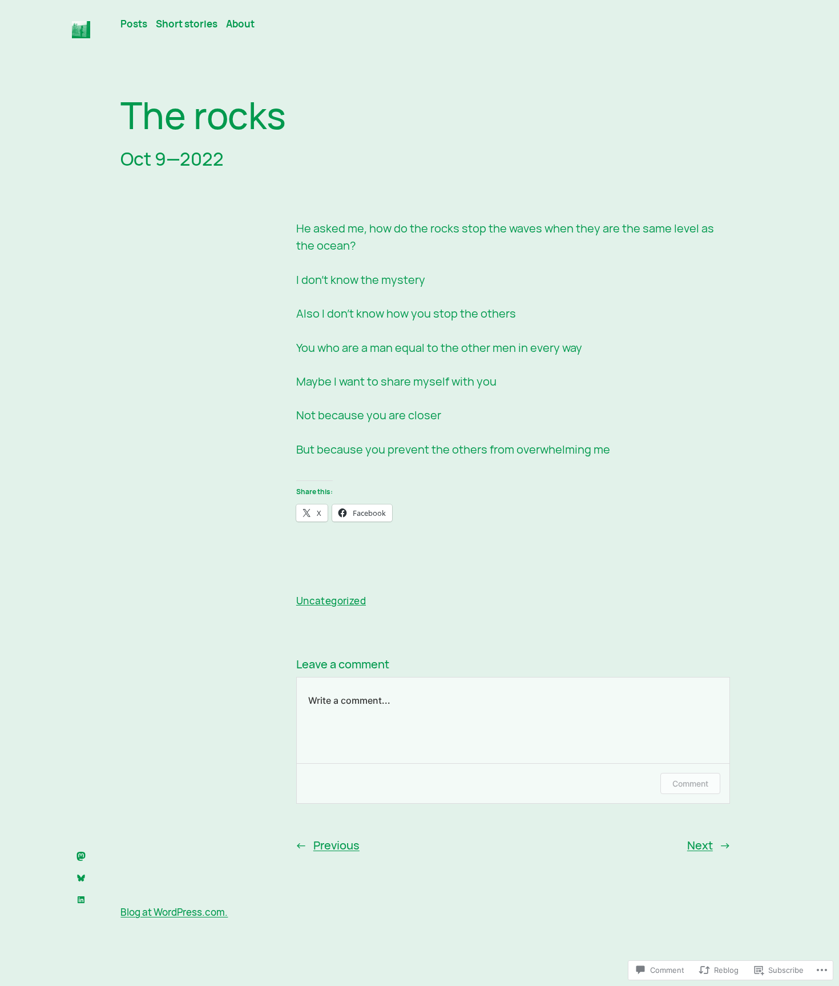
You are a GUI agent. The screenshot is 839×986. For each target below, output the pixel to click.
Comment (690, 783)
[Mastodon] (81, 856)
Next (700, 845)
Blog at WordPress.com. (174, 912)
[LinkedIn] (81, 899)
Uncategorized (331, 600)
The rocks (203, 115)
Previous (336, 845)
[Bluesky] (81, 878)
